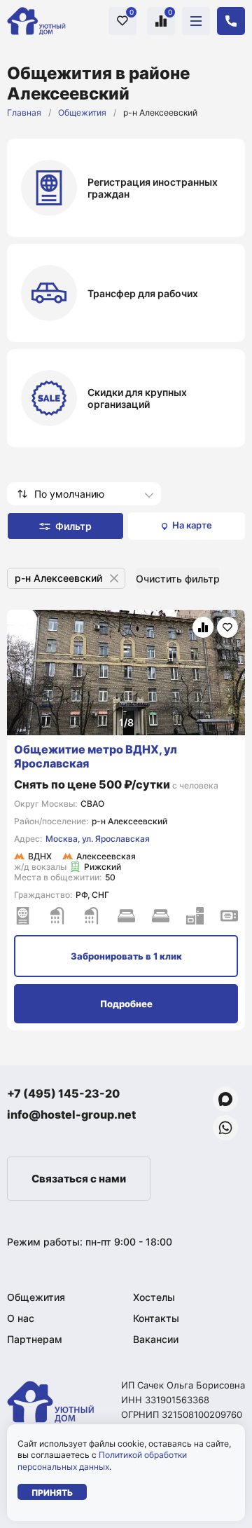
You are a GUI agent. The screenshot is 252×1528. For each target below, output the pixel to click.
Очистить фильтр (178, 579)
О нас (20, 1318)
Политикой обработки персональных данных (102, 1460)
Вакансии (155, 1339)
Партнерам (34, 1339)
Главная (24, 112)
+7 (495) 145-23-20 (63, 1093)
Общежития (82, 112)
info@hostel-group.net (71, 1114)
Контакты (156, 1318)
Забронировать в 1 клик (126, 956)
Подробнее (126, 1003)
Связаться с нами (78, 1178)
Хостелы (154, 1297)
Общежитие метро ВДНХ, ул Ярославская (95, 756)
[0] (122, 20)
